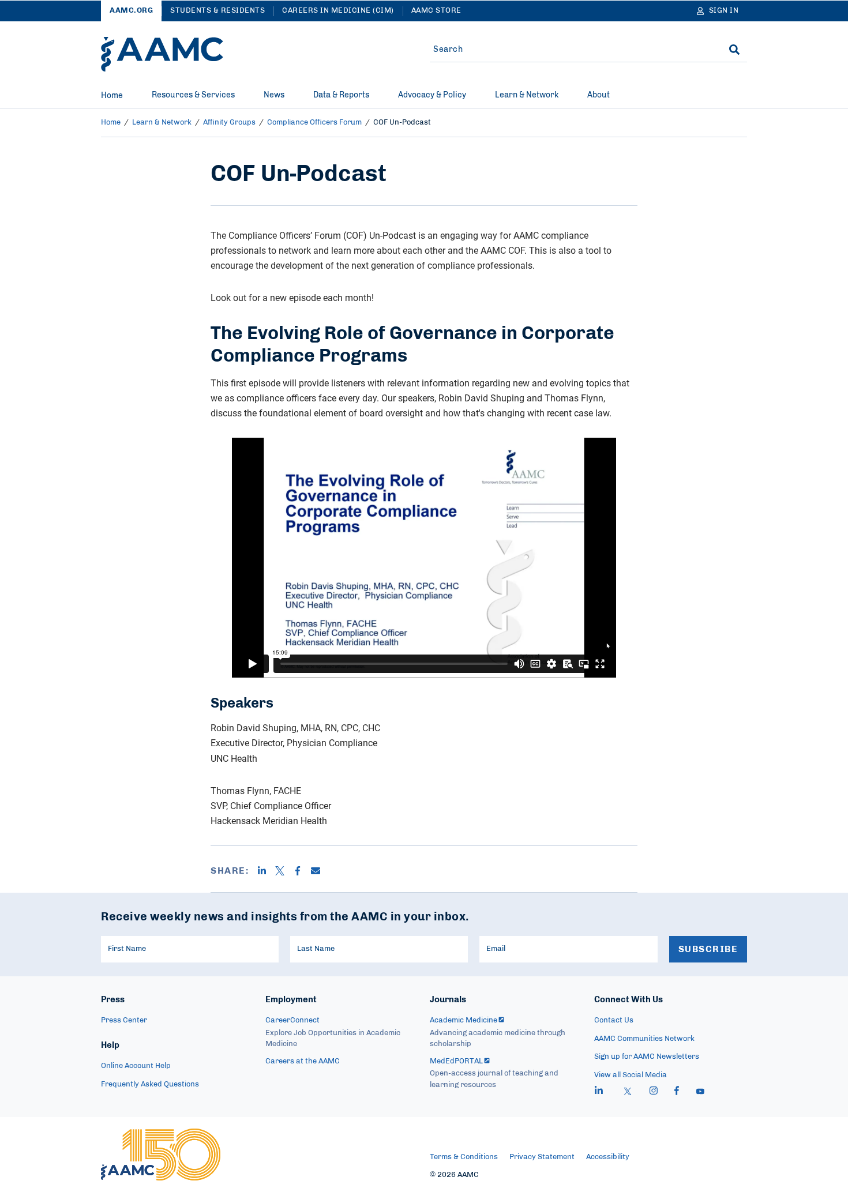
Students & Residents (217, 10)
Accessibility (607, 1157)
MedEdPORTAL (456, 1061)
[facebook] (676, 1092)
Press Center (124, 1020)
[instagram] (653, 1092)
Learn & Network (526, 95)
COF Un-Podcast (402, 122)
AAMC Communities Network (644, 1039)
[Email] (320, 870)
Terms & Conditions (464, 1157)
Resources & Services (193, 95)
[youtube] (700, 1092)
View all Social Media (630, 1075)
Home (112, 96)
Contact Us (613, 1020)
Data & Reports (341, 95)
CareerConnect (292, 1020)
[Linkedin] (266, 870)
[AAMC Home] (162, 54)
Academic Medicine (463, 1020)
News (274, 95)
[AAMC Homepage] (160, 1154)
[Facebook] (302, 870)
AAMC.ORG (131, 10)
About (598, 95)
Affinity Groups (229, 122)
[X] (284, 870)
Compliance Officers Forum (314, 122)
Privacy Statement (542, 1157)
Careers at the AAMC (302, 1061)
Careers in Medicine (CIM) (338, 10)
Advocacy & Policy (432, 95)
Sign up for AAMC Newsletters (646, 1057)
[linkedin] (598, 1092)
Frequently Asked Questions (150, 1084)
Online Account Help (136, 1066)
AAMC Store (436, 10)
